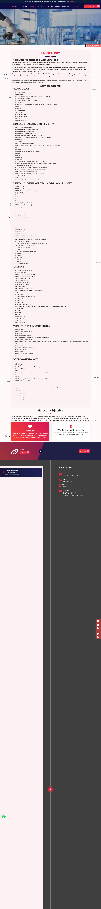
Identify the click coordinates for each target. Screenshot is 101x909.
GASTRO (42, 6)
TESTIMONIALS (65, 6)
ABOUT (17, 6)
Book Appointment (90, 6)
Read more (72, 1)
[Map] (61, 451)
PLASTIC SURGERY (53, 6)
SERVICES (24, 6)
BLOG (73, 6)
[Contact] (77, 6)
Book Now (83, 451)
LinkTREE (23, 452)
